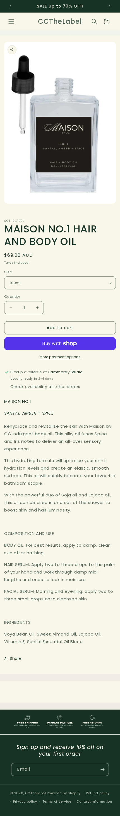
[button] (11, 21)
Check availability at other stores (45, 386)
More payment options (60, 357)
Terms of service (56, 801)
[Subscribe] (102, 769)
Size (8, 272)
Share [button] (16, 658)
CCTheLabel (35, 793)
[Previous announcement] (10, 6)
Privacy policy (25, 801)
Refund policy (98, 793)
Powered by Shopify (64, 793)
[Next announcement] (110, 6)
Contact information (94, 801)
